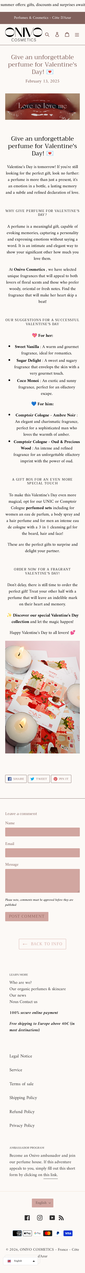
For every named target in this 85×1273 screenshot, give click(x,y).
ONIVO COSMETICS (37, 1249)
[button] (20, 1261)
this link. (50, 1175)
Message (11, 865)
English (41, 1203)
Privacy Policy (22, 1126)
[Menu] (77, 34)
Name (10, 823)
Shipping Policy (23, 1098)
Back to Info (46, 943)
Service (15, 1070)
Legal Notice (20, 1056)
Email (9, 844)
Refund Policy (22, 1112)
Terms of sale (21, 1084)
